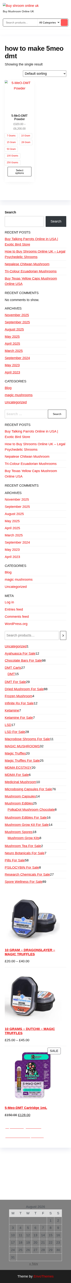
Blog (8, 388)
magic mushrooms (19, 395)
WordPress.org (16, 624)
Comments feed (17, 617)
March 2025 (14, 351)
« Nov (33, 1264)
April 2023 (12, 372)
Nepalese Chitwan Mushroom (27, 264)
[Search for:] (35, 414)
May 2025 (12, 336)
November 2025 (17, 315)
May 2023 (12, 365)
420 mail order (33, 1166)
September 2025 (17, 322)
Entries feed (14, 609)
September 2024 (17, 358)
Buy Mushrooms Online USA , (28, 1155)
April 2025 (12, 343)
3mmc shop (35, 1193)
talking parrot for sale (33, 1182)
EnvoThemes (44, 1276)
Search (10, 212)
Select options (19, 171)
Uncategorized (16, 402)
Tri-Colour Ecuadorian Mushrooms (31, 271)
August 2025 (14, 329)
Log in (9, 602)
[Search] (63, 635)
